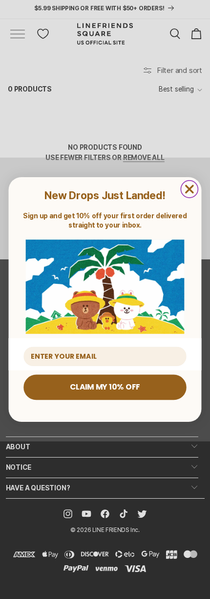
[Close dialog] (189, 189)
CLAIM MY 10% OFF (105, 387)
